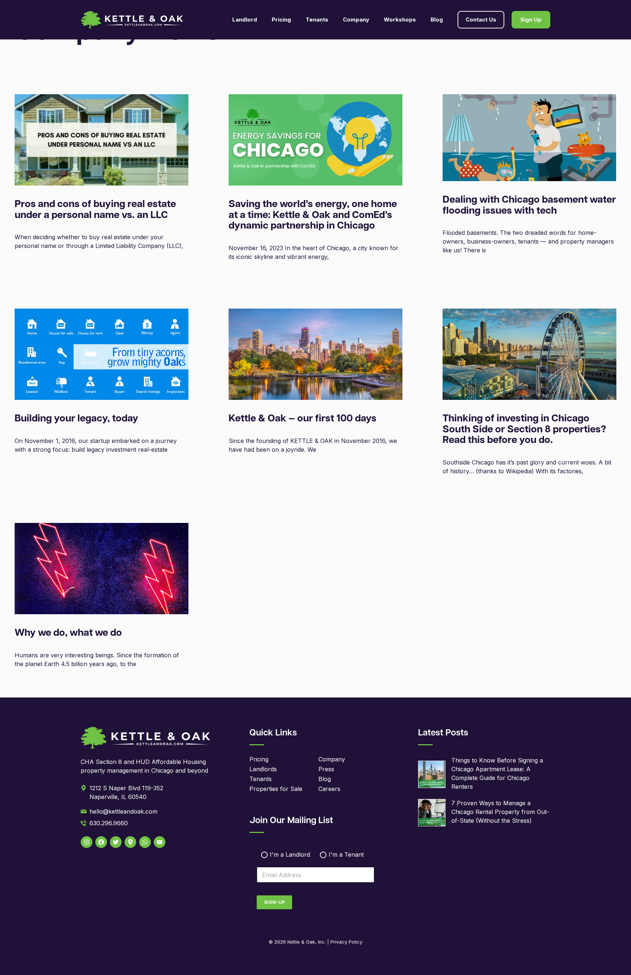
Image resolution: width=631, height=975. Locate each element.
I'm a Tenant (346, 854)
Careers (329, 788)
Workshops (400, 19)
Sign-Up (274, 902)
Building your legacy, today (76, 419)
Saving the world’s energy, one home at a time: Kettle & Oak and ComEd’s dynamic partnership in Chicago (313, 215)
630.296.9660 (108, 823)
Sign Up (531, 19)
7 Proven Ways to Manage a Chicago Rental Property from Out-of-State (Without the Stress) (500, 811)
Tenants (260, 779)
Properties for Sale (275, 788)
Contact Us (481, 19)
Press (326, 769)
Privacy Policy (346, 942)
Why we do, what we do (68, 633)
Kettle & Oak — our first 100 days (302, 419)
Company (331, 759)
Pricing (281, 19)
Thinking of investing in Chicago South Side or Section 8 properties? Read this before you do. (524, 430)
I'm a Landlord (290, 854)
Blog (437, 19)
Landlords (263, 769)
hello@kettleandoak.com (123, 811)
